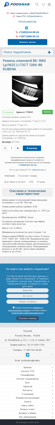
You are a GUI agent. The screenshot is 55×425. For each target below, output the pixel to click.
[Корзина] (43, 4)
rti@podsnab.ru (34, 16)
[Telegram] (26, 28)
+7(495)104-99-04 (28, 32)
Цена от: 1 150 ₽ (24, 112)
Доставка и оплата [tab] (15, 181)
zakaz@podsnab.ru (38, 13)
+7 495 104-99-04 (32, 350)
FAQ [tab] (31, 181)
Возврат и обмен (27, 413)
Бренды (28, 367)
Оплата (27, 401)
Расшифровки (27, 375)
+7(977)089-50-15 (28, 36)
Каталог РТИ (27, 371)
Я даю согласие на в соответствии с (27, 310)
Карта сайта (27, 405)
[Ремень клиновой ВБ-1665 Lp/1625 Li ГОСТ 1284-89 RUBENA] (27, 91)
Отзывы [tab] (41, 181)
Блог (27, 382)
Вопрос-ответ (27, 409)
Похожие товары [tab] (27, 175)
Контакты (27, 390)
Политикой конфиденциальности (27, 313)
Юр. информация (27, 417)
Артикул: (6, 142)
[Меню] (49, 4)
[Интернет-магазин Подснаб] (17, 4)
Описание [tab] (9, 175)
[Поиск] (37, 4)
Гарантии (27, 386)
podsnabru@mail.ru (30, 360)
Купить (47, 112)
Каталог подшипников (27, 378)
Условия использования (27, 397)
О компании (27, 394)
